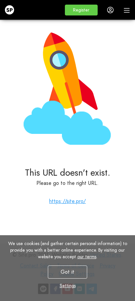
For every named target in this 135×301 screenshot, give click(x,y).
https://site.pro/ (67, 201)
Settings (68, 285)
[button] (81, 10)
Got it (67, 272)
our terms (86, 256)
